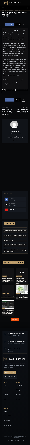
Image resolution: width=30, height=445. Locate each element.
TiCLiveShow (5, 293)
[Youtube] (16, 140)
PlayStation (6, 390)
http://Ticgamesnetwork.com (15, 133)
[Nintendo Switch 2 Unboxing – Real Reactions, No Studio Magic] (22, 272)
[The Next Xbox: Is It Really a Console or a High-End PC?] (8, 272)
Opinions (4, 276)
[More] (23, 24)
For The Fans (7, 420)
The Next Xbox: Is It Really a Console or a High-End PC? (7, 280)
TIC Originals (19, 390)
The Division (19, 89)
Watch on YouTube (10, 376)
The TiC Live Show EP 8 (9, 240)
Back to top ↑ (20, 440)
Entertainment (19, 385)
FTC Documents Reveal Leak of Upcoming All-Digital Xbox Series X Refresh (8, 313)
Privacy (8, 440)
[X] (13, 140)
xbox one (4, 92)
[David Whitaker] (15, 124)
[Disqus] (15, 167)
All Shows (18, 394)
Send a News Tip (9, 372)
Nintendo (18, 276)
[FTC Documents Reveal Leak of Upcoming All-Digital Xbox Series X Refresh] (8, 304)
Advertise (13, 440)
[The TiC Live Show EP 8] (8, 289)
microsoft (8, 89)
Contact (18, 399)
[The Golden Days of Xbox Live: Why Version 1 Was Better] (22, 289)
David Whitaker (15, 131)
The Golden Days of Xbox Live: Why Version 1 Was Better (22, 297)
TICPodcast (6, 411)
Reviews (5, 399)
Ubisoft (25, 89)
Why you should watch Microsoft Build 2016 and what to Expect (22, 111)
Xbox (3, 308)
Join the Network (7, 425)
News (13, 89)
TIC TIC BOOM (7, 416)
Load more (14, 319)
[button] (28, 8)
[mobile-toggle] (2, 8)
